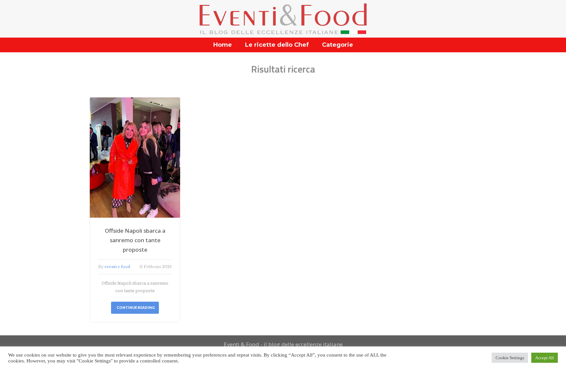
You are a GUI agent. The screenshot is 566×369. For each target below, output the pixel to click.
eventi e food (117, 266)
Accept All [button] (544, 357)
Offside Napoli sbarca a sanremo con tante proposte (135, 240)
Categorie (337, 44)
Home (222, 44)
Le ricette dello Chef (277, 44)
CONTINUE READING (136, 307)
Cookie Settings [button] (510, 357)
